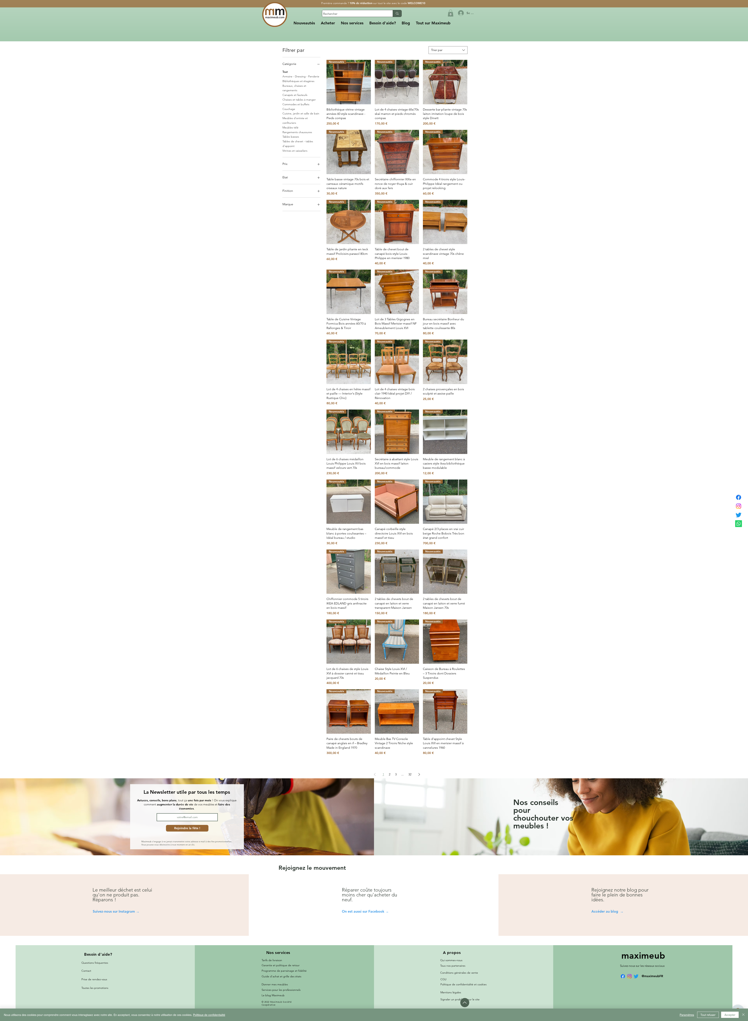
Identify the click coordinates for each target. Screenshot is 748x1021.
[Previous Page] (374, 774)
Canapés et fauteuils (294, 95)
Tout (285, 71)
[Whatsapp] (738, 523)
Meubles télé (290, 127)
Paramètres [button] (687, 1015)
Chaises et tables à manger (299, 99)
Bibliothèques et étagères (298, 81)
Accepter (729, 1015)
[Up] (464, 1002)
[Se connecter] (460, 13)
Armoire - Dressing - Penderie (300, 76)
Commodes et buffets (295, 104)
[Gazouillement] (738, 514)
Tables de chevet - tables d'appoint (297, 144)
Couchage (288, 109)
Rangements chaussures (297, 132)
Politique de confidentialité (209, 1015)
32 (409, 774)
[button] (328, 23)
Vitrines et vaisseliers (294, 150)
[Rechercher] (397, 13)
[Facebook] (738, 497)
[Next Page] (419, 774)
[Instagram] (738, 506)
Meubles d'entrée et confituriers (295, 120)
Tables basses (290, 136)
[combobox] (448, 50)
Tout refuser (707, 1015)
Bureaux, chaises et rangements (294, 88)
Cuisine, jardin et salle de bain (300, 113)
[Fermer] (743, 1015)
